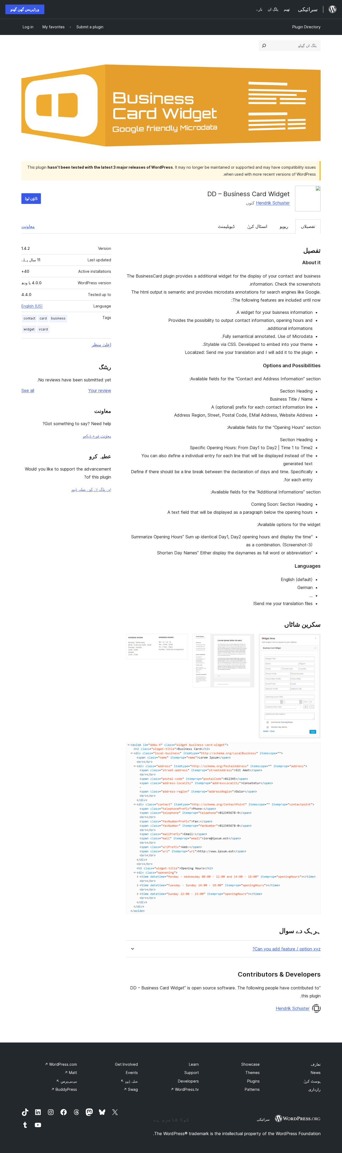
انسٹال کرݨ (257, 226)
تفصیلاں (308, 226)
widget (29, 329)
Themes (252, 1072)
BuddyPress (64, 1089)
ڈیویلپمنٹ (226, 226)
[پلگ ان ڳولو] (264, 45)
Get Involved (126, 1064)
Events (132, 1072)
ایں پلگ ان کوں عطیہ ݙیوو (91, 489)
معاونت (28, 226)
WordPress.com (61, 1064)
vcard (43, 329)
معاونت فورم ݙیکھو (97, 436)
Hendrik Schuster (273, 203)
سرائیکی (263, 1119)
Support (191, 1072)
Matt (70, 1072)
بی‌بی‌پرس (66, 1081)
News (316, 1072)
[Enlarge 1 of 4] (313, 641)
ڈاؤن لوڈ (31, 198)
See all (27, 390)
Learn (194, 1064)
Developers (188, 1081)
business (58, 318)
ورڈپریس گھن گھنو (24, 9)
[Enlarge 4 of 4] (313, 750)
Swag (130, 1089)
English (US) (32, 306)
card (43, 318)
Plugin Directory (306, 27)
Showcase (250, 1064)
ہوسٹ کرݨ (312, 1081)
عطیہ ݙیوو (129, 1081)
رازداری (314, 1089)
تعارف (316, 1064)
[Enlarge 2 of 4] (247, 641)
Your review (99, 390)
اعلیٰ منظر (101, 344)
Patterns (252, 1089)
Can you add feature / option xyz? (286, 948)
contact (29, 318)
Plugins (253, 1081)
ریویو (284, 226)
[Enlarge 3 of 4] (181, 641)
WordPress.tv (184, 1089)
